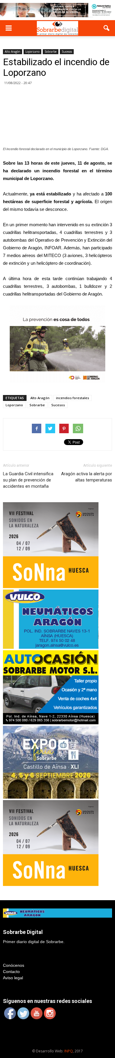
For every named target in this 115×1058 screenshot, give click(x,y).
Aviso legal (13, 977)
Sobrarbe (51, 51)
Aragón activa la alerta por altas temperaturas (86, 477)
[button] (106, 28)
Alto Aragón (12, 51)
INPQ (68, 1051)
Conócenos (13, 965)
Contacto (11, 971)
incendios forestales (72, 398)
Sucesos (67, 51)
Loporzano (32, 51)
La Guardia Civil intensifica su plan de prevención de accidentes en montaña (28, 480)
